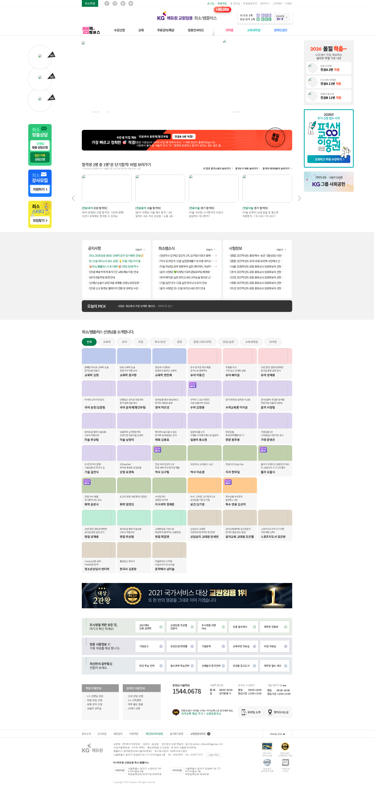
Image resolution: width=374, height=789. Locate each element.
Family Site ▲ (277, 733)
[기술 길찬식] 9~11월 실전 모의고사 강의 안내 (183, 283)
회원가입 (222, 3)
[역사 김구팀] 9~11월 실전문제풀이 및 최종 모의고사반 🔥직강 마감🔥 (187, 261)
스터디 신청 (134, 708)
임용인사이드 (196, 30)
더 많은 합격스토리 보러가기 (217, 168)
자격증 (229, 30)
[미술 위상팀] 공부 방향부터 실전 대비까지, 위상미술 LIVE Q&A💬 (187, 266)
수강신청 (119, 30)
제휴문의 (118, 733)
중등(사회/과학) (202, 342)
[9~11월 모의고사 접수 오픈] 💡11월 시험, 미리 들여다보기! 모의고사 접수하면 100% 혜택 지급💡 (116, 261)
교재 (141, 30)
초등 (140, 342)
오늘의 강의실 (94, 708)
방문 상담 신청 (94, 700)
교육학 (107, 342)
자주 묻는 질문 (135, 704)
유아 (124, 342)
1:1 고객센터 (134, 700)
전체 (89, 342)
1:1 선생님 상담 (95, 696)
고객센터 (277, 3)
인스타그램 (115, 3)
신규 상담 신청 (135, 696)
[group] (214, 139)
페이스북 (107, 3)
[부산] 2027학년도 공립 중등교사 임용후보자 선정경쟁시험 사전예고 (257, 288)
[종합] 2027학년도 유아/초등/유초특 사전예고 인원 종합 (257, 261)
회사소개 (86, 733)
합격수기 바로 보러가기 (246, 168)
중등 (179, 342)
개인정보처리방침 (154, 733)
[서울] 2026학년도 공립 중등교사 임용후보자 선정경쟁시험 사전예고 (257, 266)
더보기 (139, 249)
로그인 (210, 3)
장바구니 (265, 3)
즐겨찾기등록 (176, 733)
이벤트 (288, 3)
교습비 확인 (213, 755)
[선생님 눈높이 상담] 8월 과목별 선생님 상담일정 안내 (116, 283)
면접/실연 (228, 342)
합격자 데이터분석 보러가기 (276, 168)
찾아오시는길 (281, 712)
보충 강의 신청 (94, 704)
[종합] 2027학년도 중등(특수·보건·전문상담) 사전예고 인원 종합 (257, 255)
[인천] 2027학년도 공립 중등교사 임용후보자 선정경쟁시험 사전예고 (257, 277)
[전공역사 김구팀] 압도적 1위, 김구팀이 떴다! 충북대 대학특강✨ (187, 255)
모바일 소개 (254, 712)
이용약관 (133, 733)
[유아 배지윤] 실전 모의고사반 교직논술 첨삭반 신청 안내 (187, 277)
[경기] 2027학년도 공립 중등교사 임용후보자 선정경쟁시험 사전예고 (257, 272)
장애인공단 (280, 30)
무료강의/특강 (165, 30)
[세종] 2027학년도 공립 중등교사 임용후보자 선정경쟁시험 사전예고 (257, 283)
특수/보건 (160, 342)
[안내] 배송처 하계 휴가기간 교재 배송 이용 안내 (113, 272)
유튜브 (131, 3)
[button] (73, 198)
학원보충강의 (250, 3)
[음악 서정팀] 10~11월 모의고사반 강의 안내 (182, 288)
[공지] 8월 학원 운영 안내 (102, 277)
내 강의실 (235, 3)
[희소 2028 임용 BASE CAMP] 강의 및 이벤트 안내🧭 (116, 255)
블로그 (123, 3)
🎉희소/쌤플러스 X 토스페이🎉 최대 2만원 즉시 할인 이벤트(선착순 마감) (116, 266)
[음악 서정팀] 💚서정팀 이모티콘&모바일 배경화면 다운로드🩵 (187, 272)
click (284, 685)
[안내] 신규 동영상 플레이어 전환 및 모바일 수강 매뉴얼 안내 (116, 288)
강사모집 (102, 733)
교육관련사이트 (198, 733)
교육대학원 (253, 30)
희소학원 (90, 3)
